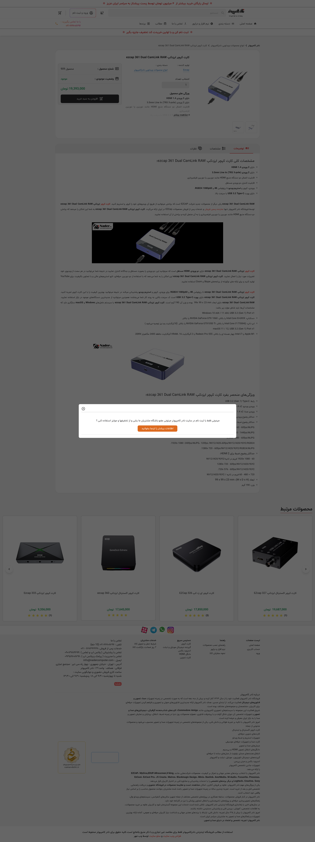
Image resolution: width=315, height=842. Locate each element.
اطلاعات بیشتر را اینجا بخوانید (157, 428)
